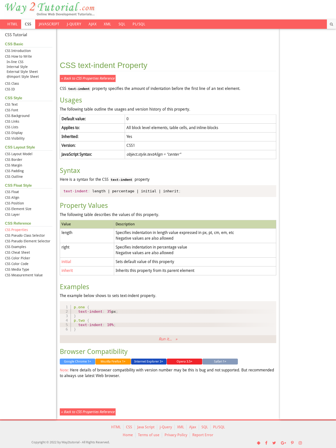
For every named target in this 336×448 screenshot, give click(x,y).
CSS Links (12, 121)
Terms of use (148, 435)
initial (66, 261)
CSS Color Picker (17, 258)
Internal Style (17, 67)
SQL (122, 24)
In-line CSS (15, 62)
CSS (28, 24)
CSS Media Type (17, 269)
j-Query (74, 24)
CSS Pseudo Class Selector (25, 235)
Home (128, 435)
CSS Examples (15, 247)
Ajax (92, 24)
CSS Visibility (15, 138)
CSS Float (12, 192)
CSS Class (12, 83)
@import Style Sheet (23, 77)
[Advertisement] (168, 42)
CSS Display (14, 133)
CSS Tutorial (16, 34)
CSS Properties (16, 230)
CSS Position (14, 203)
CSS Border (13, 160)
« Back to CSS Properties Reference (87, 78)
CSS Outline (14, 177)
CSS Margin (13, 165)
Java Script (145, 427)
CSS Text (11, 104)
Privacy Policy (176, 435)
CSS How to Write (18, 56)
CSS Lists (11, 127)
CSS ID (10, 89)
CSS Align (12, 197)
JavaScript (49, 24)
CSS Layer (12, 214)
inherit (67, 270)
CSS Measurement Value (24, 275)
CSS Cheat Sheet (17, 252)
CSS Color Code (17, 264)
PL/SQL (139, 24)
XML (107, 24)
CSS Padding (14, 171)
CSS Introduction (18, 51)
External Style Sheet (22, 72)
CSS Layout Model (18, 154)
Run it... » (168, 339)
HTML (12, 24)
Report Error (202, 435)
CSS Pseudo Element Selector (27, 241)
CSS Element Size (18, 209)
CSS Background (17, 116)
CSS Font (11, 110)
